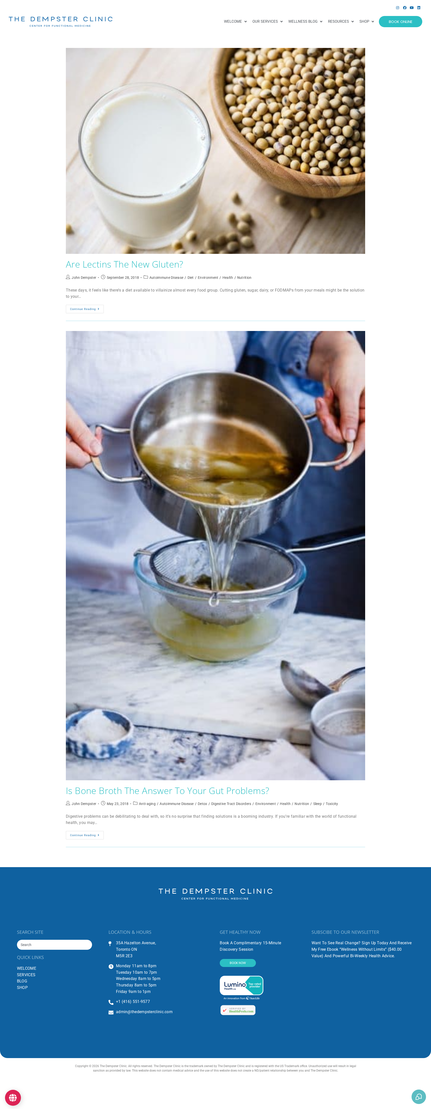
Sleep (317, 804)
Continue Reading (87, 308)
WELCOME (233, 21)
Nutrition (244, 278)
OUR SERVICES (265, 21)
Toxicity (332, 804)
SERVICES (26, 974)
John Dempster (84, 278)
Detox (202, 804)
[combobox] (54, 945)
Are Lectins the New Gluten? (124, 264)
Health (227, 278)
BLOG (22, 981)
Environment (208, 278)
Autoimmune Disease (166, 278)
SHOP (364, 21)
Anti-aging (147, 804)
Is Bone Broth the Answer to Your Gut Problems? (167, 791)
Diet (191, 278)
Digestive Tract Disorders (231, 804)
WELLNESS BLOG (303, 21)
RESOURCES (338, 21)
